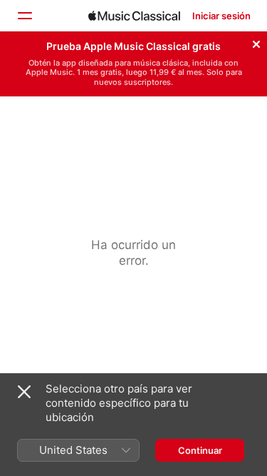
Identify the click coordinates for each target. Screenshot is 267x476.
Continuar (200, 450)
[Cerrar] (256, 42)
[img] (134, 16)
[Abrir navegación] (24, 15)
